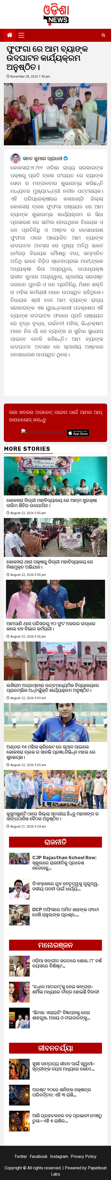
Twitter (20, 1156)
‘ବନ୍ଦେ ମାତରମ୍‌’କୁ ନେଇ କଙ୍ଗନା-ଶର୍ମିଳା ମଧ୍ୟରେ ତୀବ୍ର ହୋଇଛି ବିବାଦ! (65, 989)
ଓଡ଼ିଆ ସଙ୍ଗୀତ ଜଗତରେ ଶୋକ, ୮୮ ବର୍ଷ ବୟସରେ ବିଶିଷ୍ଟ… (67, 963)
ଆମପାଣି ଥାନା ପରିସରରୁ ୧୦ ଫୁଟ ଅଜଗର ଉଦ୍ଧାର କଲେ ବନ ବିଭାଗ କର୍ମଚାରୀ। (51, 626)
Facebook (38, 1156)
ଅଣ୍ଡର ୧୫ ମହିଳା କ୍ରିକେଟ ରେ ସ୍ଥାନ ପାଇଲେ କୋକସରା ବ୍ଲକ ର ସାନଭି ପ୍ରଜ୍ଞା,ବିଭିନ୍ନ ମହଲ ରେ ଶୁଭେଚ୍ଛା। (51, 752)
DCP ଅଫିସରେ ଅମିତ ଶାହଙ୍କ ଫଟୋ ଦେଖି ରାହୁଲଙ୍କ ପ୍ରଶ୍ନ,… (65, 912)
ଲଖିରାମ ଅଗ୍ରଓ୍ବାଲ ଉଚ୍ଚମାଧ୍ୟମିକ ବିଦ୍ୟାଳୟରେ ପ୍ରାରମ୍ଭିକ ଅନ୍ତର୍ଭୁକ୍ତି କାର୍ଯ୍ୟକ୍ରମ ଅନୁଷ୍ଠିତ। (52, 688)
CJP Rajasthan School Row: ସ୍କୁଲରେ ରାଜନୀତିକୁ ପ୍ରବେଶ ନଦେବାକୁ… (64, 863)
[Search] (103, 35)
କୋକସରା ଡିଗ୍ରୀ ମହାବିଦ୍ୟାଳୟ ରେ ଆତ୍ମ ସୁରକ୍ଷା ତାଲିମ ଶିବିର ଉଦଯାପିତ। (51, 502)
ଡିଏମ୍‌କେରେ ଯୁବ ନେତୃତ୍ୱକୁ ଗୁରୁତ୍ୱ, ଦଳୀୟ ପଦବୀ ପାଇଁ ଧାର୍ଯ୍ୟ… (65, 886)
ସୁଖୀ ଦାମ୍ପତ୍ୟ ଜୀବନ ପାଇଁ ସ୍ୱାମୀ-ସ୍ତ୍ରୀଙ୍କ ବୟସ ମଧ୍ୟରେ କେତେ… (63, 1066)
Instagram (59, 1156)
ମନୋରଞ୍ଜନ (55, 945)
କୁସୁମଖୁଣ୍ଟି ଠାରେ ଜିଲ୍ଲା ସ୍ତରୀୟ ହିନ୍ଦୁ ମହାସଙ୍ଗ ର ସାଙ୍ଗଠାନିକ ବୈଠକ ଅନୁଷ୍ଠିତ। (52, 816)
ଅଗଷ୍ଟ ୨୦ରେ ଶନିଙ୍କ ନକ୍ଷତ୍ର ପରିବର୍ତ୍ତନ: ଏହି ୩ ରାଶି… (61, 1092)
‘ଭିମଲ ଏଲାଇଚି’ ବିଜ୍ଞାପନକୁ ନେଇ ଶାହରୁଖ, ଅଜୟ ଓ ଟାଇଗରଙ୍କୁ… (61, 1015)
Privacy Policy (84, 1156)
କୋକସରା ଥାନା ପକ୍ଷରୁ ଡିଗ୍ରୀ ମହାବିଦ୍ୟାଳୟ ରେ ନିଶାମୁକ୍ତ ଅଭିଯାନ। (49, 564)
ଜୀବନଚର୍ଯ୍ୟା (55, 1048)
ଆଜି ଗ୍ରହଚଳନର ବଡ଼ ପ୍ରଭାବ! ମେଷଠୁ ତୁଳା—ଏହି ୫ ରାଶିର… (67, 1118)
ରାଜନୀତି (55, 842)
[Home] (10, 35)
